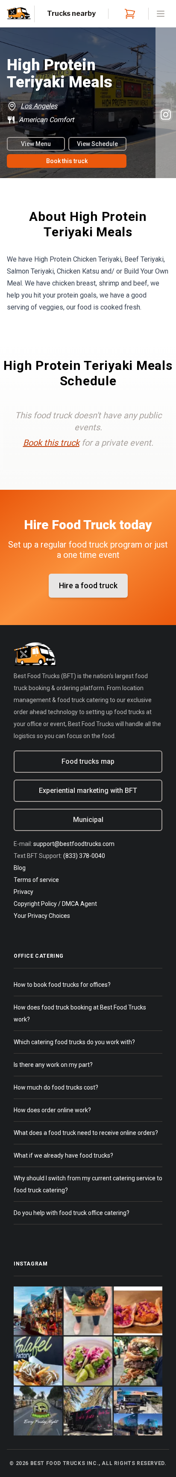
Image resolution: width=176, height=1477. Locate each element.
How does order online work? (52, 1110)
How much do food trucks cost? (56, 1087)
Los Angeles (39, 106)
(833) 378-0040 (84, 855)
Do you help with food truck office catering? (71, 1212)
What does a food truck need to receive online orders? (86, 1132)
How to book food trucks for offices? (62, 984)
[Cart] (128, 14)
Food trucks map (88, 761)
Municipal (88, 820)
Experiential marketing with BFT (88, 790)
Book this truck (67, 161)
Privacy (23, 891)
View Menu (36, 143)
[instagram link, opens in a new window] (166, 115)
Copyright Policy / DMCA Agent (55, 903)
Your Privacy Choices (42, 915)
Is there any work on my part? (53, 1064)
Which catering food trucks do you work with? (74, 1042)
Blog (20, 867)
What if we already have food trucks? (63, 1155)
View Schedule (97, 143)
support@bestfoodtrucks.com (73, 843)
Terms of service (36, 879)
